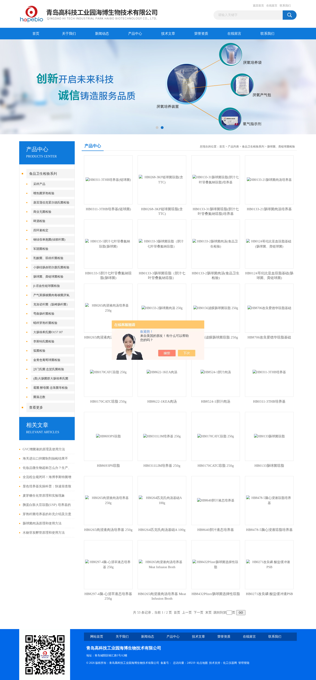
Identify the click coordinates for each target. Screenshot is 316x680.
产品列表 (233, 146)
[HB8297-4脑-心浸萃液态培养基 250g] (108, 564)
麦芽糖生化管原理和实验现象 (44, 495)
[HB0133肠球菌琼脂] (269, 436)
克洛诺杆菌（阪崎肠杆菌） (51, 304)
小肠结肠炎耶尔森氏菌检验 (51, 267)
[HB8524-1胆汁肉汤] (216, 372)
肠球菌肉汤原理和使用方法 (42, 523)
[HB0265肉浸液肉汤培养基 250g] (108, 308)
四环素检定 (40, 230)
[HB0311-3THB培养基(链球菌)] (108, 179)
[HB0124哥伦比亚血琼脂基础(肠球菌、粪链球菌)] (269, 243)
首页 (35, 33)
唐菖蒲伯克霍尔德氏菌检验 (51, 202)
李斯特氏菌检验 (43, 341)
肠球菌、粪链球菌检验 (48, 276)
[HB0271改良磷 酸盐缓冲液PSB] (269, 564)
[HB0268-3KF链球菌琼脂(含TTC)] (162, 179)
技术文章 (168, 33)
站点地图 (202, 662)
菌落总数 (39, 397)
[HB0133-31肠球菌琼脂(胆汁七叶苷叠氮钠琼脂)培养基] (215, 179)
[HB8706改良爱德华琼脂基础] (269, 308)
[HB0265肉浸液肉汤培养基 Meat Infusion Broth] (162, 564)
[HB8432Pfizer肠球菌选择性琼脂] (215, 564)
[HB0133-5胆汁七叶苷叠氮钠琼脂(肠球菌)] (108, 243)
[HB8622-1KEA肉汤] (162, 372)
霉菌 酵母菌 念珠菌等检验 (50, 387)
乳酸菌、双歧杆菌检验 (48, 258)
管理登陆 (243, 662)
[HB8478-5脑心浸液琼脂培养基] (269, 500)
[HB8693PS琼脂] (108, 436)
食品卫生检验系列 (43, 173)
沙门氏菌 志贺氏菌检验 (48, 369)
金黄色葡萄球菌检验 (46, 360)
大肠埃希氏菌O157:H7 (48, 332)
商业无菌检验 (42, 211)
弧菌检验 (39, 350)
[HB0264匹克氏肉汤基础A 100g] (162, 500)
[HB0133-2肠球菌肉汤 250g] (162, 308)
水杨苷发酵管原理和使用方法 (44, 532)
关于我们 (69, 33)
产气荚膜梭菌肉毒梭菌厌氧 (51, 295)
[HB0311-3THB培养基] (269, 372)
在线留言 (271, 5)
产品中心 (135, 33)
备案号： (166, 662)
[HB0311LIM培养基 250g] (162, 436)
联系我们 (285, 5)
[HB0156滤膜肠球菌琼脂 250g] (215, 308)
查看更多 (36, 407)
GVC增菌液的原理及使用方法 (44, 449)
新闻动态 (102, 33)
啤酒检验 (39, 221)
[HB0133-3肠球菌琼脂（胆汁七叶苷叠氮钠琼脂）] (162, 243)
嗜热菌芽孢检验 (43, 193)
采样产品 (39, 184)
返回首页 (258, 5)
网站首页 (96, 636)
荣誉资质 (201, 33)
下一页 (198, 612)
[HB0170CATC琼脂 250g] (108, 372)
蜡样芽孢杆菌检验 (45, 323)
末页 (208, 612)
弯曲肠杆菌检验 (43, 313)
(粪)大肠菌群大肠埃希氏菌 (50, 378)
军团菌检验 (40, 249)
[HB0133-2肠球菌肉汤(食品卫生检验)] (215, 243)
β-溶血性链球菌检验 (46, 286)
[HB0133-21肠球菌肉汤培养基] (269, 179)
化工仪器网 (230, 662)
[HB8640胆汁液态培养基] (215, 500)
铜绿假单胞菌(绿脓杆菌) (49, 239)
